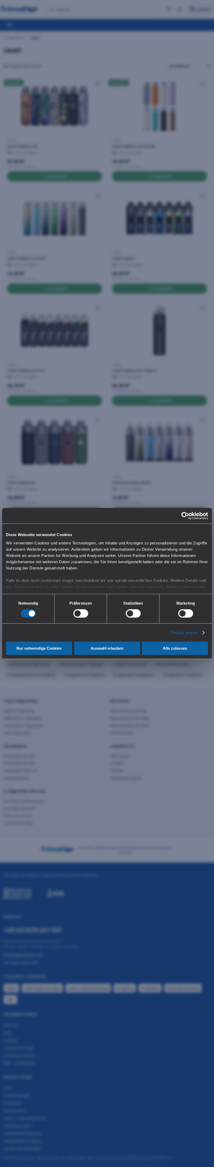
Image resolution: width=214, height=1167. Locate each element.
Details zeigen (184, 632)
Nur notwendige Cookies (39, 648)
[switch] (80, 613)
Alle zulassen (175, 648)
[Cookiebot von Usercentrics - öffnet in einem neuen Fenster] (185, 516)
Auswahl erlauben (107, 648)
